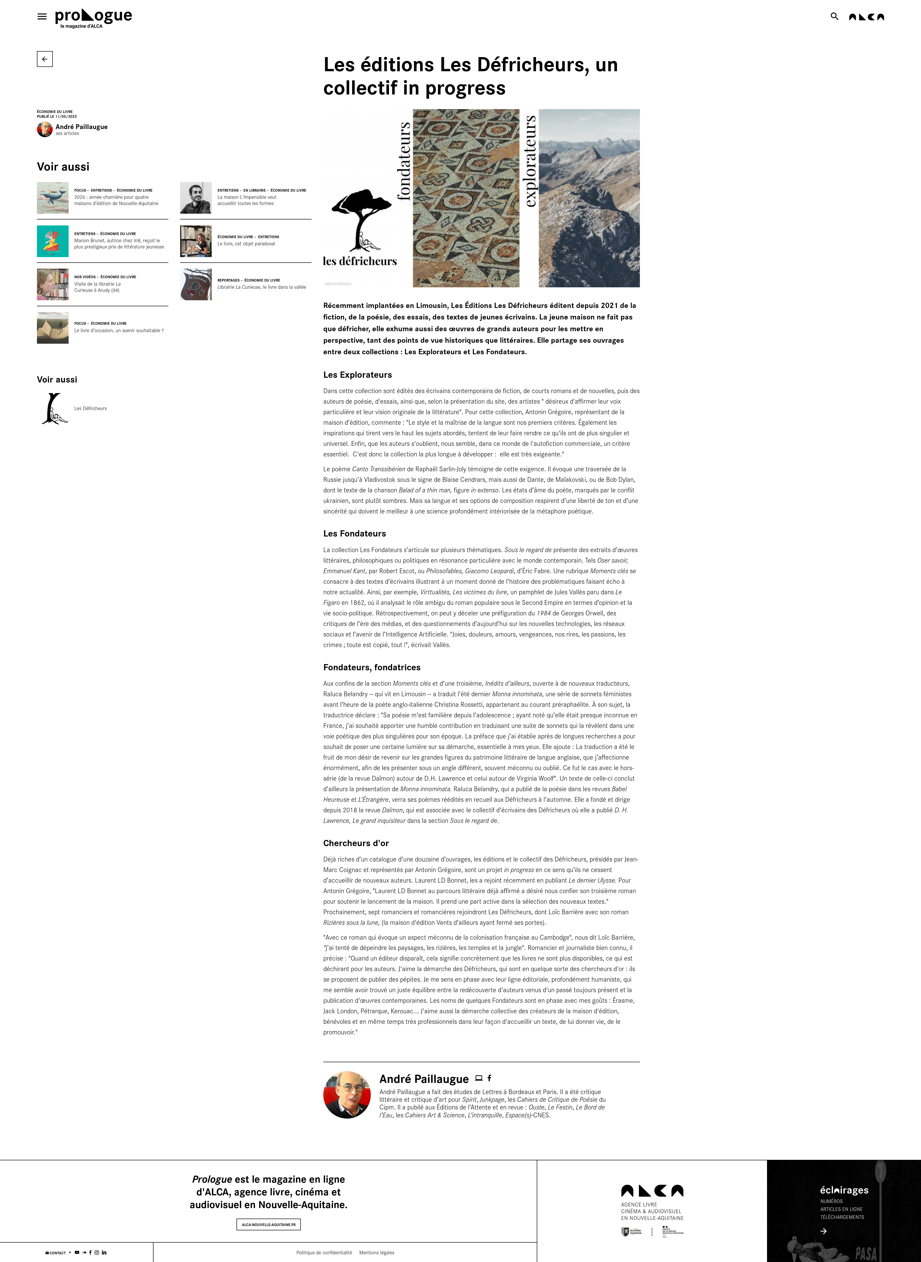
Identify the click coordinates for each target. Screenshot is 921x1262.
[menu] (42, 16)
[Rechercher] (836, 16)
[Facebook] (90, 1252)
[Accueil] (102, 20)
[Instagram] (96, 1252)
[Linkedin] (104, 1252)
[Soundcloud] (84, 1252)
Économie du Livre (55, 111)
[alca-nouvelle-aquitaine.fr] (866, 18)
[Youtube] (77, 1252)
